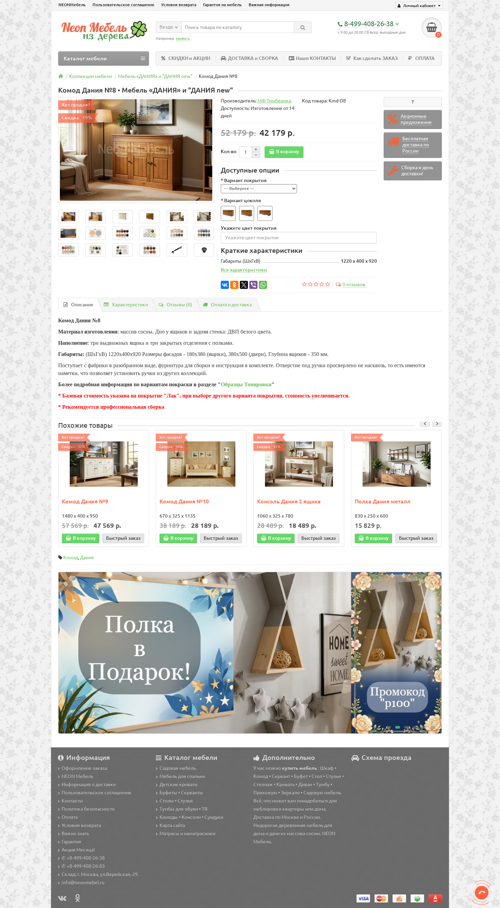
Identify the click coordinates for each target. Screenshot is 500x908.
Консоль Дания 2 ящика (289, 501)
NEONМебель (72, 4)
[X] (244, 285)
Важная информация (269, 4)
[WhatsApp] (263, 285)
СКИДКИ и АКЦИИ (189, 58)
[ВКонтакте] (225, 285)
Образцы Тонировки (246, 384)
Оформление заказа (84, 768)
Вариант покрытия (245, 180)
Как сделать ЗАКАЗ (375, 58)
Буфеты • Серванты (181, 792)
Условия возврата (178, 4)
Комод (70, 557)
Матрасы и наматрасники (187, 833)
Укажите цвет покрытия (249, 228)
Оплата (70, 817)
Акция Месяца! (78, 850)
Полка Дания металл (383, 501)
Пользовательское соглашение (123, 4)
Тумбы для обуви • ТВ (183, 809)
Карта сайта (172, 825)
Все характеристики (244, 270)
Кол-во (228, 151)
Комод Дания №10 (184, 501)
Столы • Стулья (176, 801)
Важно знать (75, 833)
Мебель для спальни (182, 776)
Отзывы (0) (179, 304)
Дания (87, 557)
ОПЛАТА (425, 58)
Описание (82, 304)
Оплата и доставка (231, 304)
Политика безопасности (88, 809)
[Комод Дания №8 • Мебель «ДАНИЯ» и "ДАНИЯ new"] (136, 150)
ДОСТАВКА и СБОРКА (253, 58)
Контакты (72, 801)
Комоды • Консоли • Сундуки (191, 817)
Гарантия (71, 841)
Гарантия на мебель (222, 4)
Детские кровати (178, 784)
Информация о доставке (89, 784)
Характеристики (130, 304)
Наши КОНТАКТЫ (316, 58)
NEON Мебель (77, 776)
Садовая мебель (178, 768)
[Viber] (253, 285)
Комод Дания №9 (85, 501)
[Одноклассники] (234, 285)
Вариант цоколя (242, 200)
